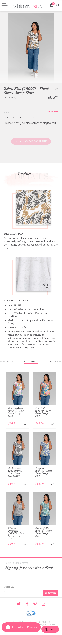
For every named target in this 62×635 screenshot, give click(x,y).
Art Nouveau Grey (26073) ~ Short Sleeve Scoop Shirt (16, 472)
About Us (44, 622)
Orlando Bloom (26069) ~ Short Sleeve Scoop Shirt (16, 412)
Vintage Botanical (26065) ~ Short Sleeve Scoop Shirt (16, 533)
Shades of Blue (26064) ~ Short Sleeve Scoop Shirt (43, 532)
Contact (40, 625)
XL (34, 117)
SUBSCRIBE (50, 593)
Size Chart (53, 111)
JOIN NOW (9, 587)
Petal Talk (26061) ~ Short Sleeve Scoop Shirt (43, 412)
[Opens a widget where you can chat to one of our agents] (50, 629)
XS (6, 117)
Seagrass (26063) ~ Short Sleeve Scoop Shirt (43, 472)
